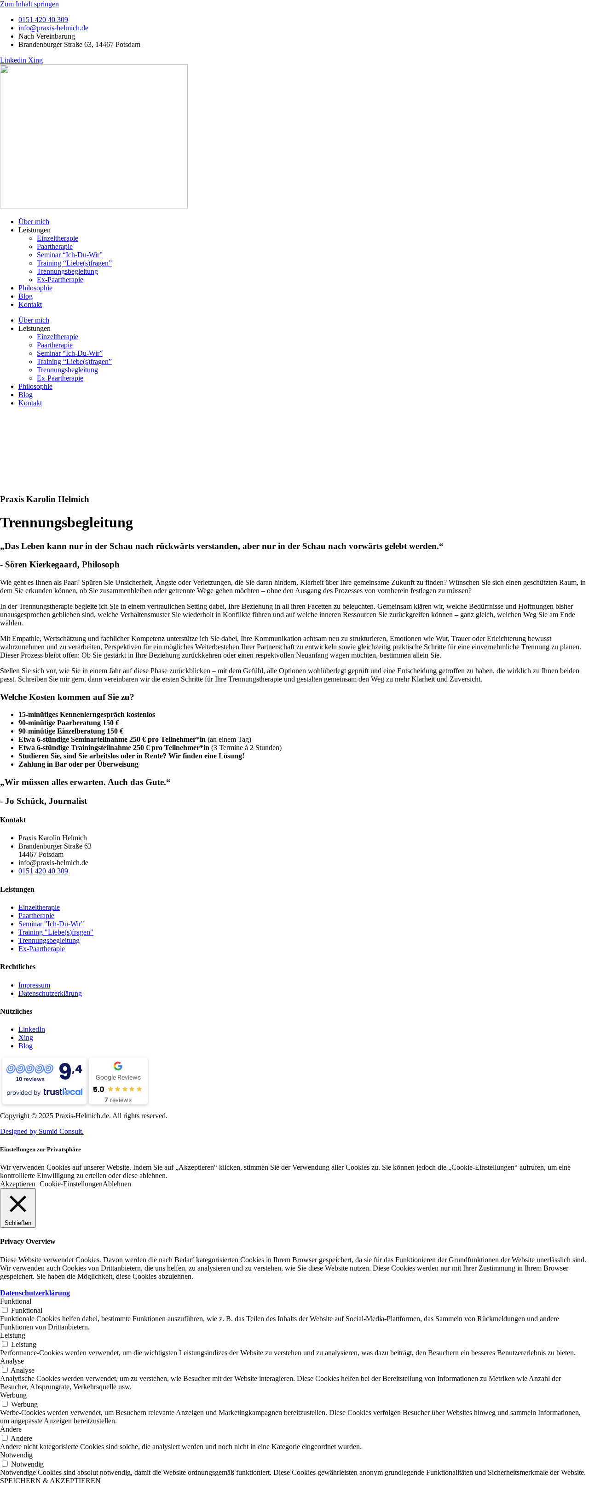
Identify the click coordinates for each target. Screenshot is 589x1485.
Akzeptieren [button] (17, 1184)
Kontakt (30, 304)
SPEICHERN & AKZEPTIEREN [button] (50, 1481)
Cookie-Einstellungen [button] (71, 1184)
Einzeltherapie (57, 238)
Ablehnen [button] (117, 1184)
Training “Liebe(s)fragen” (74, 263)
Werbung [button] (13, 1395)
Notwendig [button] (16, 1455)
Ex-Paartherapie (60, 279)
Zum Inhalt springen (29, 4)
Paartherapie (55, 246)
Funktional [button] (15, 1301)
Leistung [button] (12, 1335)
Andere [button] (11, 1429)
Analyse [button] (12, 1361)
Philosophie (35, 288)
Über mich (33, 221)
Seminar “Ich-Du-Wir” (70, 255)
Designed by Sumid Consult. (42, 1131)
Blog (25, 296)
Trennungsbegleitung (67, 271)
